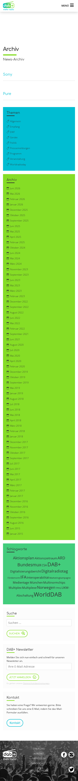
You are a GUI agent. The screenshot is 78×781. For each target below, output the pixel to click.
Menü (65, 5)
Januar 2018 (16, 436)
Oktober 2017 (17, 452)
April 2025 (15, 237)
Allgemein (15, 121)
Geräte (14, 137)
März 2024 (16, 263)
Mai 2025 (15, 231)
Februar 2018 (17, 431)
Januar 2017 (16, 496)
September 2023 (19, 274)
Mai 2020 (15, 355)
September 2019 (19, 382)
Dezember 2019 (19, 371)
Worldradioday (18, 164)
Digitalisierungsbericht (25, 571)
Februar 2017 (17, 490)
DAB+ (54, 564)
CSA (44, 565)
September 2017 (19, 458)
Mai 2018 (15, 415)
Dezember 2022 (19, 301)
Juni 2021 (15, 339)
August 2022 (17, 312)
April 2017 (15, 479)
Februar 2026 (17, 199)
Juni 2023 (15, 280)
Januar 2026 (16, 204)
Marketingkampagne (60, 577)
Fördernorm (14, 577)
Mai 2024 (15, 258)
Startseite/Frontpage (10, 6)
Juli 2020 (14, 350)
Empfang (15, 126)
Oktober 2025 (17, 215)
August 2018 (17, 399)
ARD (61, 557)
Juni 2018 (15, 409)
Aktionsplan (23, 557)
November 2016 (19, 506)
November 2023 (19, 269)
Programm (16, 153)
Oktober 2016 (17, 512)
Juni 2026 (15, 188)
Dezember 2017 (19, 442)
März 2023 (16, 291)
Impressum (39, 758)
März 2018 (16, 425)
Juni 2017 (15, 469)
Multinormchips (54, 582)
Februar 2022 (17, 328)
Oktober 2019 (17, 377)
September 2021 (19, 334)
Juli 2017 (14, 463)
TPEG (58, 588)
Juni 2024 (15, 253)
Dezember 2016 (19, 501)
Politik (13, 142)
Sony (7, 74)
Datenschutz (39, 763)
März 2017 (16, 485)
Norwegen (46, 587)
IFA (23, 577)
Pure (7, 94)
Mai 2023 (15, 285)
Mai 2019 (15, 388)
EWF (12, 132)
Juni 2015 (15, 528)
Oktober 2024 (17, 247)
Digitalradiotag (54, 570)
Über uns (39, 748)
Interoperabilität (38, 577)
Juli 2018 (14, 404)
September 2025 (19, 220)
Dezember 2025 (19, 210)
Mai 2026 (15, 193)
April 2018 (15, 420)
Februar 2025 (17, 242)
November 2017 (19, 447)
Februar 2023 (17, 296)
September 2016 (19, 517)
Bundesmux (29, 564)
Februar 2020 (17, 366)
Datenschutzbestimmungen (36, 683)
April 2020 (15, 361)
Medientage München (28, 582)
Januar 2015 (16, 533)
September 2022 (19, 307)
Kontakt (39, 753)
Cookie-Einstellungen (39, 769)
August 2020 (17, 344)
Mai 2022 (15, 323)
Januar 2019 (16, 393)
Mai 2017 (15, 474)
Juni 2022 (15, 318)
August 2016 (17, 523)
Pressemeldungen (20, 148)
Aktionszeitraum (46, 558)
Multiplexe (29, 588)
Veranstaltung (17, 159)
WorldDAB (48, 594)
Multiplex (15, 588)
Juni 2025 (15, 226)
